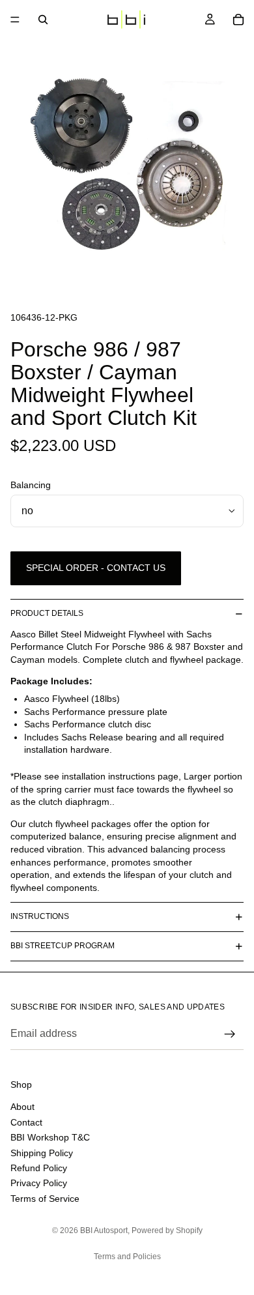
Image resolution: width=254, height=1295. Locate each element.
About (22, 1106)
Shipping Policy (41, 1152)
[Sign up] (230, 1034)
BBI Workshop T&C (50, 1137)
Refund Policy (38, 1167)
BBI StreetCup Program (62, 945)
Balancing (30, 485)
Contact (26, 1121)
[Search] (43, 19)
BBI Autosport (104, 1230)
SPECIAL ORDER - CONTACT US (95, 567)
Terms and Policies (127, 1256)
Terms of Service (44, 1198)
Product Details (46, 613)
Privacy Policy (38, 1183)
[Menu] (15, 20)
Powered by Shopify (167, 1230)
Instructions (39, 916)
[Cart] (238, 19)
